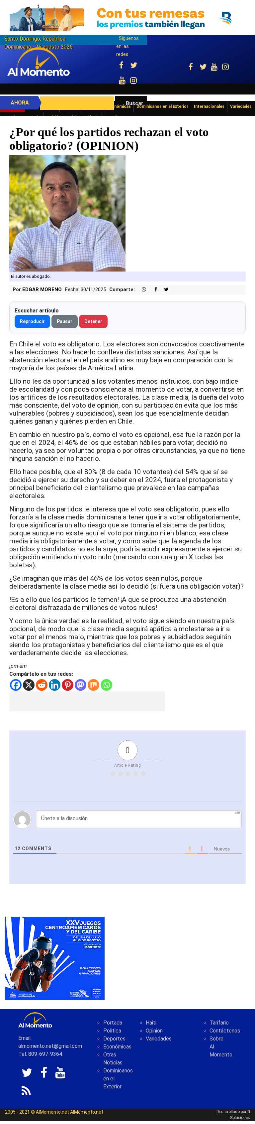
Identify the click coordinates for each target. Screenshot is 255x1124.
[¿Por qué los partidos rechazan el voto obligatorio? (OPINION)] (67, 213)
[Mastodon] (80, 685)
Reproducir (32, 321)
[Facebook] (16, 685)
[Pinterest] (67, 685)
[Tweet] (164, 289)
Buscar (134, 103)
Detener (93, 321)
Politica (112, 1031)
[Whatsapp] (106, 685)
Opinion (154, 1031)
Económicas (117, 1046)
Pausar (64, 321)
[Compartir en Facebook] (152, 289)
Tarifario (219, 1023)
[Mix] (93, 685)
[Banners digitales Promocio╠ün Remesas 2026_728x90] (127, 18)
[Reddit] (41, 685)
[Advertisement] (87, 701)
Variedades (159, 1038)
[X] (29, 685)
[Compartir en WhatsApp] (141, 289)
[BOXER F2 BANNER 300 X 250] (55, 958)
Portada (112, 1023)
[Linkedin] (54, 685)
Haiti (151, 1023)
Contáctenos (225, 1031)
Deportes (114, 1038)
